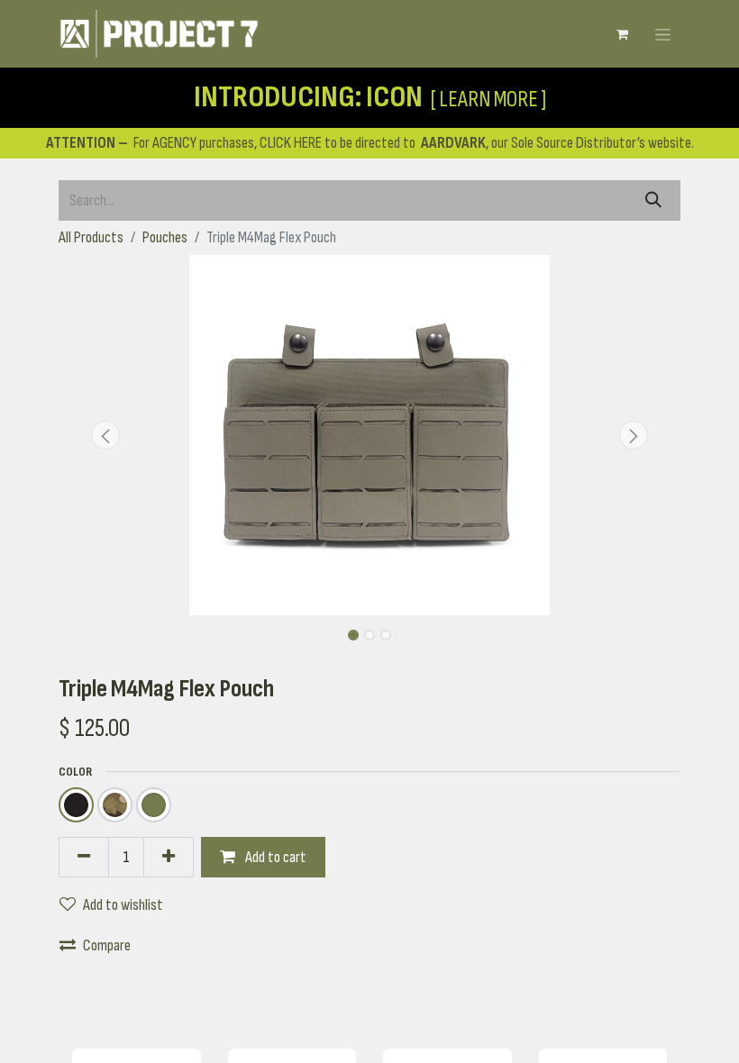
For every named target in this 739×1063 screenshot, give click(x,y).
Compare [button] (107, 945)
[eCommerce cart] (622, 34)
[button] (105, 435)
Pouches (164, 237)
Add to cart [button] (274, 857)
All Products (91, 237)
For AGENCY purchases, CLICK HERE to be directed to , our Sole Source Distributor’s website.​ (370, 142)
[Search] (653, 200)
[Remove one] (84, 857)
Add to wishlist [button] (123, 904)
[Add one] (168, 857)
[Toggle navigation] (662, 33)
